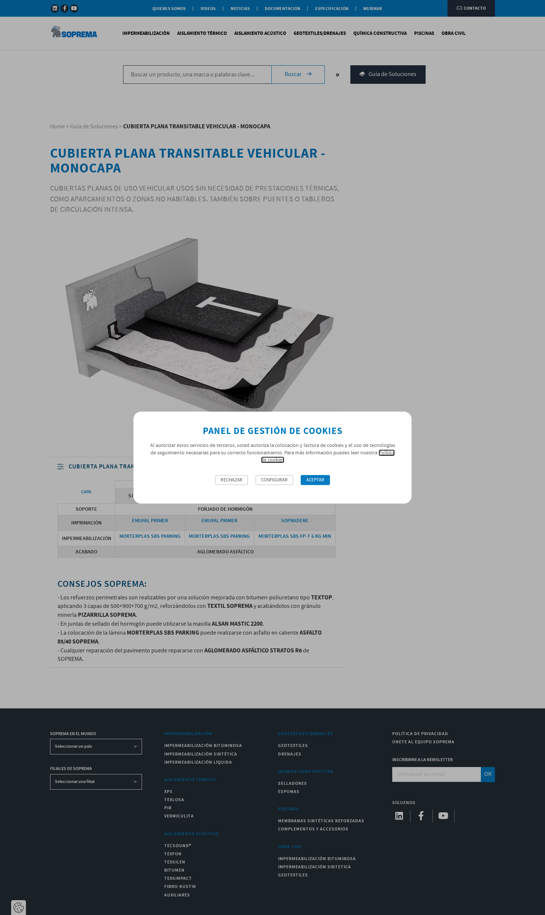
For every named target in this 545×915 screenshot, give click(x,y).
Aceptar (315, 480)
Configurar (274, 480)
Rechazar (231, 480)
